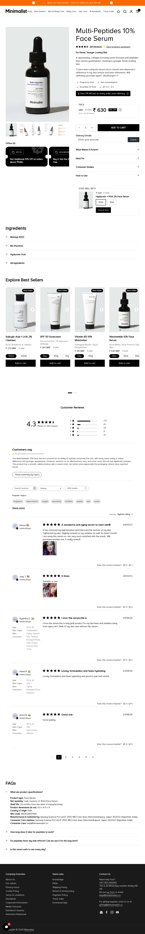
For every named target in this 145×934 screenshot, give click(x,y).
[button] (125, 11)
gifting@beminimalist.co (111, 904)
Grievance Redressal (16, 914)
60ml (126, 356)
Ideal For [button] (80, 158)
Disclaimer (11, 898)
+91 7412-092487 (108, 882)
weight (45, 501)
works (97, 501)
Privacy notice (12, 887)
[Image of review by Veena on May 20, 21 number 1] (50, 548)
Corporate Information (17, 902)
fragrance (18, 501)
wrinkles (69, 501)
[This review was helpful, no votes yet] (124, 565)
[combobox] (51, 488)
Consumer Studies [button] (85, 167)
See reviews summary (118, 46)
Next (111, 2)
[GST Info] (120, 109)
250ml (24, 356)
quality (80, 501)
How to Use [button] (82, 175)
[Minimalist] (16, 11)
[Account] (131, 11)
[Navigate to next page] (93, 757)
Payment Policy (60, 895)
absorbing (56, 501)
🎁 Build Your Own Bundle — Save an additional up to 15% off (72, 3)
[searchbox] (22, 488)
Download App (60, 902)
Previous (33, 2)
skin (88, 501)
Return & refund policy (63, 891)
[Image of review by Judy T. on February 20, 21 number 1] (50, 590)
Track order (58, 898)
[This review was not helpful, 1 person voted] (130, 565)
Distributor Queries (15, 910)
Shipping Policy (60, 887)
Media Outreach (13, 906)
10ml (112, 202)
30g (67, 356)
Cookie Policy (12, 891)
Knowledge (58, 879)
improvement (32, 501)
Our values (11, 883)
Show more (18, 508)
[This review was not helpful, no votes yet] (130, 607)
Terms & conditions (15, 895)
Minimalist (29, 929)
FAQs (55, 883)
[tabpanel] (21, 328)
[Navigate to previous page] (52, 757)
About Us (10, 879)
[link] (29, 11)
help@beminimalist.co (110, 895)
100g (56, 356)
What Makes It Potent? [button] (87, 149)
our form (110, 892)
